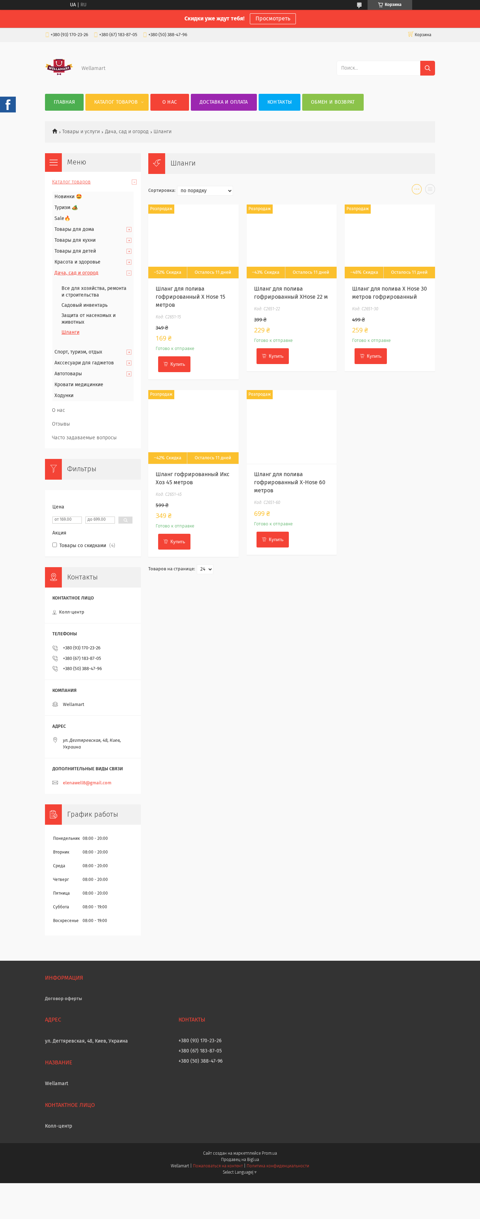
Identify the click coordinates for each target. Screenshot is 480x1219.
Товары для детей (75, 251)
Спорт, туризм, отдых (78, 352)
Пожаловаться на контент (217, 1166)
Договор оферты (63, 999)
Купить (177, 364)
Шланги (70, 332)
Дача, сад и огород (127, 131)
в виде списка (430, 190)
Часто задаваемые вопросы (84, 437)
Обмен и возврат (333, 102)
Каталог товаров (116, 102)
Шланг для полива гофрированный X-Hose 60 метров (289, 482)
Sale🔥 (62, 218)
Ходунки (63, 395)
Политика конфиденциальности (278, 1166)
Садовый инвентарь (84, 305)
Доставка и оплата (224, 102)
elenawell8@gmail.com (87, 783)
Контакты (279, 102)
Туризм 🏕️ (66, 207)
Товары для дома (74, 229)
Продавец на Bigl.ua (240, 1160)
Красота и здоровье (77, 262)
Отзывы (61, 424)
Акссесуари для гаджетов (84, 363)
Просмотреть (272, 18)
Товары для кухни (75, 240)
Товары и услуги (81, 131)
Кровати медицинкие (78, 384)
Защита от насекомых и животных (88, 319)
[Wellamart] (59, 79)
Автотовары (68, 373)
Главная (64, 102)
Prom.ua (269, 1154)
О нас (169, 102)
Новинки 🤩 (68, 196)
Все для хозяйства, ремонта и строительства (94, 292)
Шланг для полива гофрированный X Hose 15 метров (190, 297)
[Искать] (427, 68)
